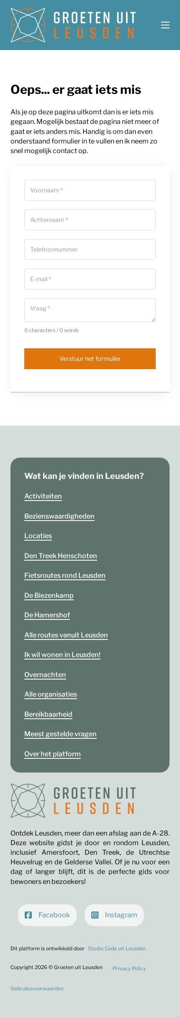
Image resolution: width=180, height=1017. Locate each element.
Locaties (38, 535)
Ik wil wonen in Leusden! (62, 654)
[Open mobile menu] (165, 25)
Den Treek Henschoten (60, 555)
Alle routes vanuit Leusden (66, 635)
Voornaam (46, 190)
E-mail (40, 279)
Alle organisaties (50, 694)
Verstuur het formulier (90, 358)
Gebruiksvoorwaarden (37, 988)
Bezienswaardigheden (59, 516)
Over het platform (52, 754)
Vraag (40, 308)
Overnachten (45, 674)
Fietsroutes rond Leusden (64, 575)
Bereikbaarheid (48, 714)
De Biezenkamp (49, 595)
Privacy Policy (129, 968)
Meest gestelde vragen (60, 734)
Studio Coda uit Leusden (117, 948)
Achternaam (49, 220)
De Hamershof (47, 615)
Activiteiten (43, 496)
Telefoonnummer (53, 249)
